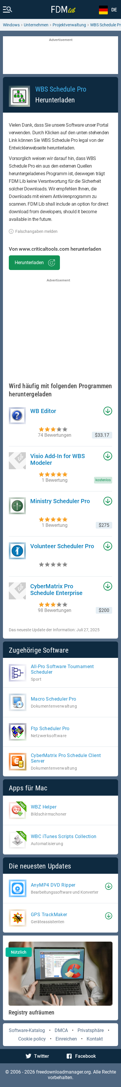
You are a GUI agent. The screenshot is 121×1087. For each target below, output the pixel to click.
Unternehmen (36, 25)
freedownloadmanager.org (63, 1072)
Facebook (85, 1056)
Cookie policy (32, 1039)
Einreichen (66, 1039)
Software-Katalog (27, 1030)
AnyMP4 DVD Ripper (53, 885)
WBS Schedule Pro (60, 89)
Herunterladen (29, 262)
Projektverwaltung (69, 25)
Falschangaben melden (36, 231)
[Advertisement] (60, 55)
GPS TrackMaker (49, 914)
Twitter (41, 1056)
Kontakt (95, 1039)
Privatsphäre (91, 1030)
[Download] (108, 886)
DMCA (61, 1030)
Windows (11, 25)
